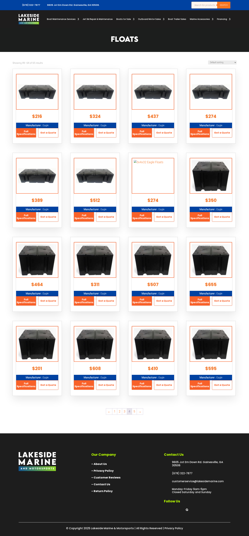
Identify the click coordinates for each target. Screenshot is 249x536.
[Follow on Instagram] (180, 509)
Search (224, 5)
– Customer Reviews (105, 477)
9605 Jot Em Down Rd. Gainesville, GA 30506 (197, 463)
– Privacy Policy (102, 471)
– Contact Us (100, 484)
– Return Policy (102, 491)
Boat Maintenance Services (61, 19)
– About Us (99, 464)
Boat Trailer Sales (177, 19)
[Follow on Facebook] (166, 509)
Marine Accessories (200, 19)
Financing (222, 19)
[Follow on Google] (187, 509)
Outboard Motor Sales (149, 19)
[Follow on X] (173, 509)
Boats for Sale (123, 19)
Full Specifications (26, 133)
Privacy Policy (173, 528)
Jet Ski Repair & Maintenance (98, 19)
